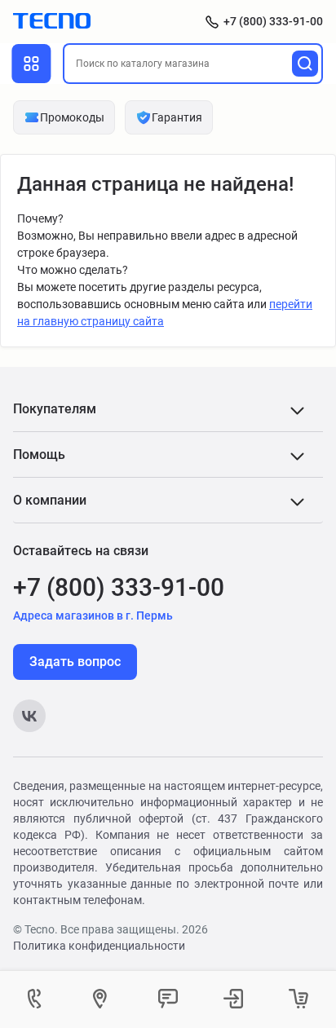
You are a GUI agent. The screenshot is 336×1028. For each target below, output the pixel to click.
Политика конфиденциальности (99, 945)
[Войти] (233, 999)
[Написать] (168, 999)
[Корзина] (298, 999)
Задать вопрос (75, 661)
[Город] (102, 999)
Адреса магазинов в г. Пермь (93, 615)
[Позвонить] (37, 999)
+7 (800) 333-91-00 (273, 21)
